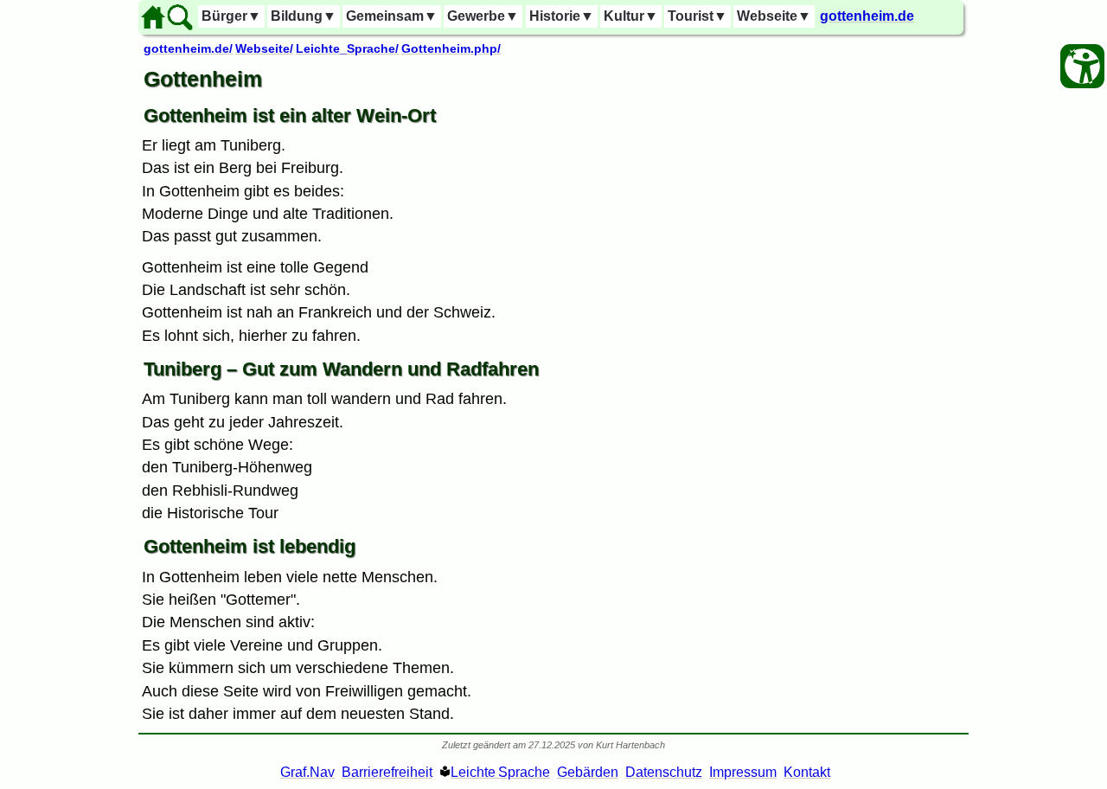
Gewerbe (483, 16)
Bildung (303, 16)
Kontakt (807, 772)
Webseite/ (264, 48)
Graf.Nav (307, 772)
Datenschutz (663, 772)
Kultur (631, 16)
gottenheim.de (867, 16)
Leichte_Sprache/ (347, 48)
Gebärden (587, 772)
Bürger (231, 16)
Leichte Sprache (500, 772)
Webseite (774, 16)
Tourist (697, 16)
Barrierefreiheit (387, 772)
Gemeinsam (392, 16)
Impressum (743, 772)
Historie (561, 16)
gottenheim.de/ (188, 48)
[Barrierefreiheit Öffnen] (1082, 66)
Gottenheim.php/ (451, 48)
